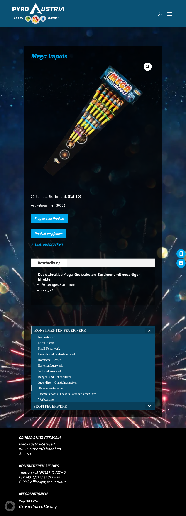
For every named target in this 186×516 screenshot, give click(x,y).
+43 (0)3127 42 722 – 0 (48, 473)
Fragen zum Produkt (49, 218)
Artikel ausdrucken (47, 245)
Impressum (28, 501)
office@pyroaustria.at (48, 482)
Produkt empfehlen (48, 233)
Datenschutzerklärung (37, 507)
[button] (148, 67)
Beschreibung (49, 263)
